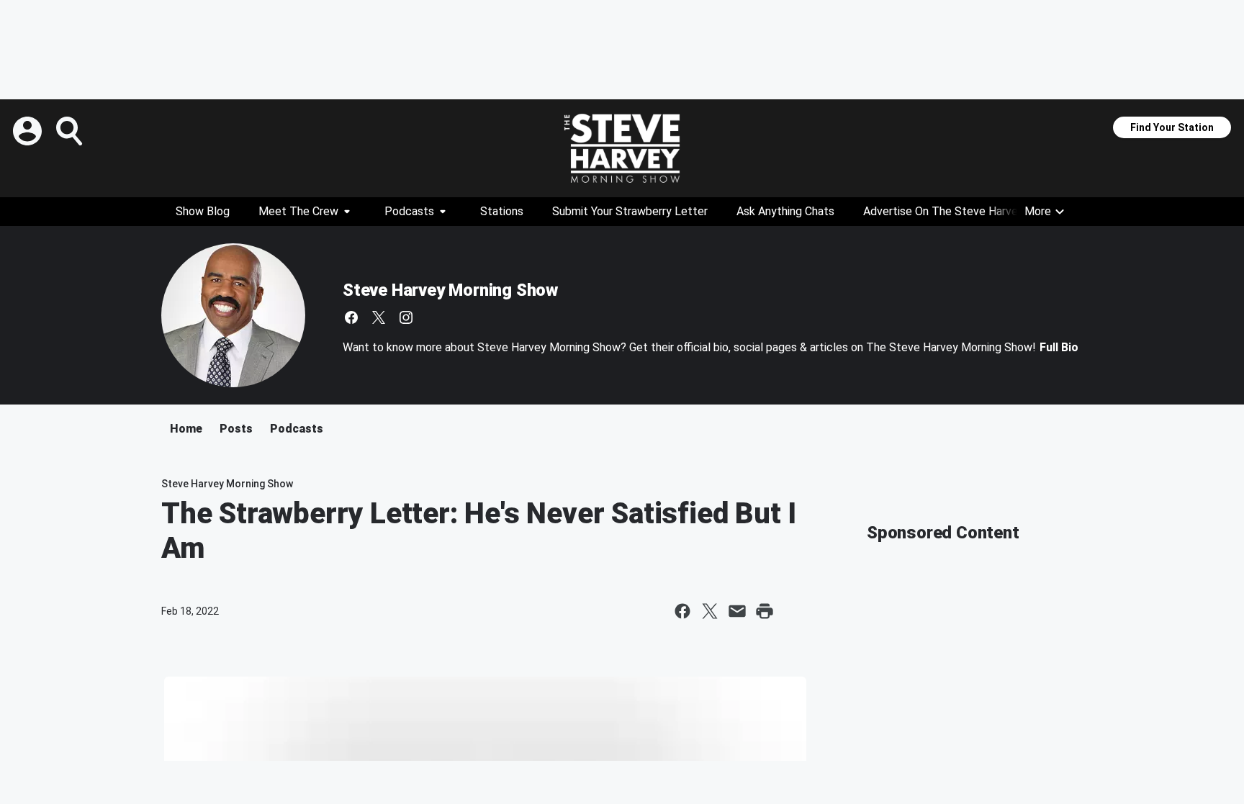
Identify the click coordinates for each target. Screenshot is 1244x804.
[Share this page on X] (710, 611)
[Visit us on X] (378, 317)
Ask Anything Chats (785, 211)
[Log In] (29, 131)
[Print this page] (764, 611)
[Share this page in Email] (737, 611)
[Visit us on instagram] (406, 317)
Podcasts (409, 211)
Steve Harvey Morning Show (450, 290)
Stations (501, 211)
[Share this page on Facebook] (682, 611)
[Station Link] (622, 148)
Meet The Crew (298, 211)
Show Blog (203, 211)
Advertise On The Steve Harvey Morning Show (980, 211)
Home (186, 428)
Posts (236, 428)
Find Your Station (1172, 127)
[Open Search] (70, 131)
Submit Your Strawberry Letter (630, 211)
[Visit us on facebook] (351, 317)
